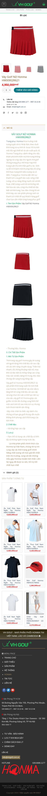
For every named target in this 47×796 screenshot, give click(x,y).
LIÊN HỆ (8, 683)
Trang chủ (10, 10)
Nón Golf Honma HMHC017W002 (35, 582)
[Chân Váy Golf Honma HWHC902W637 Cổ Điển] (34, 603)
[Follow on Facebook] (4, 690)
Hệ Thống (31, 787)
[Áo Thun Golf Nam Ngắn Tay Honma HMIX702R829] (12, 530)
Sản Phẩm (40, 786)
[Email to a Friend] (17, 113)
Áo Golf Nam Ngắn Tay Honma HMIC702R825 (12, 619)
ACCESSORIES (9, 787)
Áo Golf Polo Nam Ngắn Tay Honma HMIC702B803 (12, 510)
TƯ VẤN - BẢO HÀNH (14, 734)
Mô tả (9, 128)
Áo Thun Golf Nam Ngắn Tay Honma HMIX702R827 (12, 583)
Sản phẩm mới (29, 786)
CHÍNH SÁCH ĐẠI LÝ (13, 742)
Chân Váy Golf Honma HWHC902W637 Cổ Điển (35, 620)
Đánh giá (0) (13, 472)
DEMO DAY (9, 746)
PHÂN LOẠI (30, 10)
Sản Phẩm (20, 10)
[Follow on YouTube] (13, 690)
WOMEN (38, 10)
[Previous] (5, 40)
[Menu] (4, 4)
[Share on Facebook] (8, 113)
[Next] (41, 40)
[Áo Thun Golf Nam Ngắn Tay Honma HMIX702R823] (34, 530)
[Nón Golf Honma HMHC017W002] (34, 566)
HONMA (8, 674)
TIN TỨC (8, 679)
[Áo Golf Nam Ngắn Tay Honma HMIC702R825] (12, 603)
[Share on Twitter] (13, 113)
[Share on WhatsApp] (4, 113)
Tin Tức (40, 787)
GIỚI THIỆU (9, 662)
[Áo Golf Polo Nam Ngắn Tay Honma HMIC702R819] (34, 494)
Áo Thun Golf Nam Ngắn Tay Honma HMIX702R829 (12, 547)
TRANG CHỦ (10, 658)
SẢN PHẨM (9, 666)
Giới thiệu (17, 786)
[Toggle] (4, 127)
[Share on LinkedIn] (26, 113)
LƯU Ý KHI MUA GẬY (13, 738)
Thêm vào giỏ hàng (27, 90)
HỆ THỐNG (9, 670)
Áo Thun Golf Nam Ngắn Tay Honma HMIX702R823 (35, 547)
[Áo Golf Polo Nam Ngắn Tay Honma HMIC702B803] (12, 494)
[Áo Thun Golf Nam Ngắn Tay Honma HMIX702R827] (12, 566)
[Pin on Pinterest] (21, 113)
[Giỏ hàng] (43, 4)
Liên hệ (24, 789)
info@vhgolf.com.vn (19, 107)
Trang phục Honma (14, 141)
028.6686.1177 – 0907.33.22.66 (29, 102)
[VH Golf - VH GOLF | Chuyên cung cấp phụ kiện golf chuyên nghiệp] (23, 4)
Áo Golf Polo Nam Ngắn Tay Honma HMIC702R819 (35, 510)
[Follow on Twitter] (8, 690)
